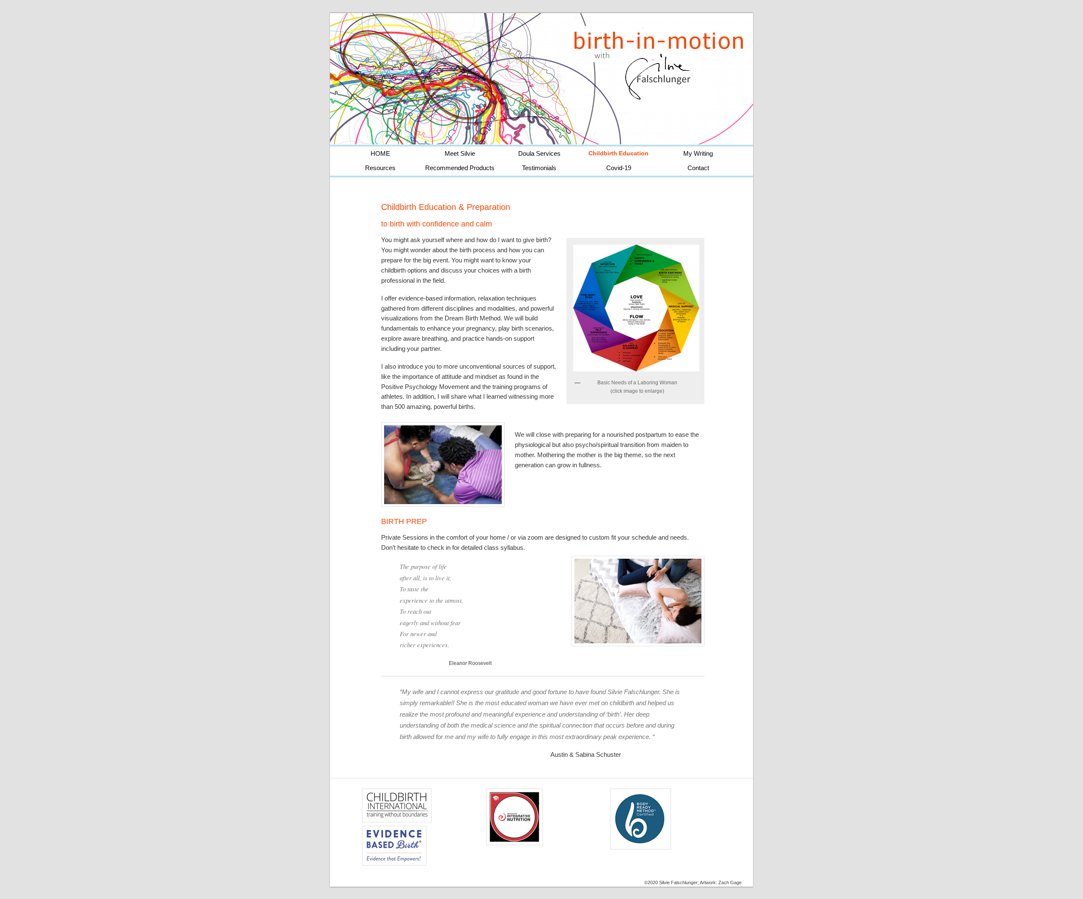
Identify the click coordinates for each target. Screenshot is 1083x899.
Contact (698, 168)
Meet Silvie (460, 153)
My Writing (698, 153)
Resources (380, 168)
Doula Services (539, 153)
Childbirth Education (618, 153)
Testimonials (539, 168)
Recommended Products (460, 168)
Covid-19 (618, 168)
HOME (380, 153)
